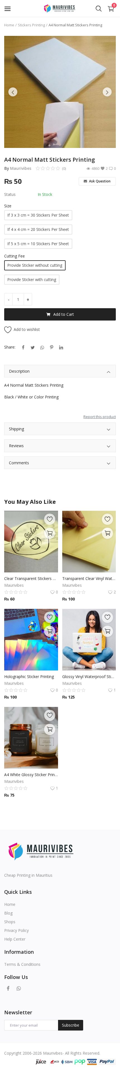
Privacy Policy (16, 930)
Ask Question (99, 181)
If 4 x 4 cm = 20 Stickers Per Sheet (38, 229)
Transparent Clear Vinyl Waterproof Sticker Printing (89, 578)
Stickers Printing (31, 24)
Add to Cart (63, 314)
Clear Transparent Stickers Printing (31, 578)
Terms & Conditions (22, 964)
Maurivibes (20, 168)
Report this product (99, 416)
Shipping (16, 428)
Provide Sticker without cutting (34, 265)
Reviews (16, 445)
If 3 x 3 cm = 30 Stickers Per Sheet (38, 215)
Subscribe (70, 1025)
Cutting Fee (14, 256)
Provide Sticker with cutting (31, 279)
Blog (8, 913)
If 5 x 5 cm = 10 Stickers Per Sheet (38, 243)
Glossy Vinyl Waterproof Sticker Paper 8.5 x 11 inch (89, 676)
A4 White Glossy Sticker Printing (31, 774)
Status (10, 194)
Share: (9, 347)
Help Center (14, 939)
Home (9, 24)
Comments (19, 462)
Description (19, 371)
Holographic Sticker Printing (29, 676)
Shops (9, 921)
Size (7, 205)
